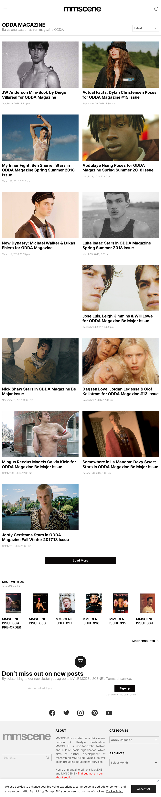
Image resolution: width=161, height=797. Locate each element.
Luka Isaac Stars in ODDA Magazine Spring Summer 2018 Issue (116, 245)
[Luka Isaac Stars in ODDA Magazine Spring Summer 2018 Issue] (120, 215)
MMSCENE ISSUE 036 (91, 621)
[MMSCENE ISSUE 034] (147, 603)
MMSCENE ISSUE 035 (117, 621)
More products (143, 641)
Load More (80, 560)
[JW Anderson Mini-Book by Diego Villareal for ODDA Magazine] (40, 64)
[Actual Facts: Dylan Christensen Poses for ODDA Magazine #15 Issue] (120, 64)
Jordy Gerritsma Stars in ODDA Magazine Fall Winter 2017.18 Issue (35, 537)
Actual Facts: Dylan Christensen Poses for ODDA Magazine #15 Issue (119, 94)
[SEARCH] (156, 9)
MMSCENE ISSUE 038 (37, 621)
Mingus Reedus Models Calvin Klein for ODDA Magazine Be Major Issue (39, 464)
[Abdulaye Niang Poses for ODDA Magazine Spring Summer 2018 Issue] (120, 138)
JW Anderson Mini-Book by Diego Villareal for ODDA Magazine (34, 94)
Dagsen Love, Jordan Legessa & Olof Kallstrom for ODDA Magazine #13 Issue (120, 391)
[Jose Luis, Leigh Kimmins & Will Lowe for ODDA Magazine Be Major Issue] (120, 288)
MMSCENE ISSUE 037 (64, 621)
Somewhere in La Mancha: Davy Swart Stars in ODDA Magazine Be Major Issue (120, 464)
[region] (80, 788)
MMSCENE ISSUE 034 (144, 621)
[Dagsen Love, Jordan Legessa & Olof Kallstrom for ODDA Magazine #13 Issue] (120, 361)
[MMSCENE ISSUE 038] (40, 603)
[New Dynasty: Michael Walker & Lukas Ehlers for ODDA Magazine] (40, 215)
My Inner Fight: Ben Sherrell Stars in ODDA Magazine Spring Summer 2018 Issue (38, 170)
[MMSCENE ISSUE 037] (67, 603)
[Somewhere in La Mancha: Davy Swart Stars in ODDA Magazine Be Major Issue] (120, 434)
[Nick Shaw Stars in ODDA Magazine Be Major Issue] (40, 361)
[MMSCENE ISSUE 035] (120, 603)
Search (48, 758)
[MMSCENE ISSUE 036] (93, 603)
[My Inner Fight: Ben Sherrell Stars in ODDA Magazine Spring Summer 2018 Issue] (40, 138)
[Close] (158, 781)
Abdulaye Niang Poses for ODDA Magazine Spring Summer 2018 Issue (118, 167)
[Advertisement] (40, 292)
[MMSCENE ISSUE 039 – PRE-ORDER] (13, 603)
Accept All (143, 789)
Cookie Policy (114, 791)
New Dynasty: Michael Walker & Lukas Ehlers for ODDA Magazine (38, 245)
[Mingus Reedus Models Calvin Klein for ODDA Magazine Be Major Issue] (40, 434)
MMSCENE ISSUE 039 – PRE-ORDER (11, 623)
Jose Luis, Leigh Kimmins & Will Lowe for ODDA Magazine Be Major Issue (117, 318)
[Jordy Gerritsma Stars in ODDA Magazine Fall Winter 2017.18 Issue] (40, 507)
